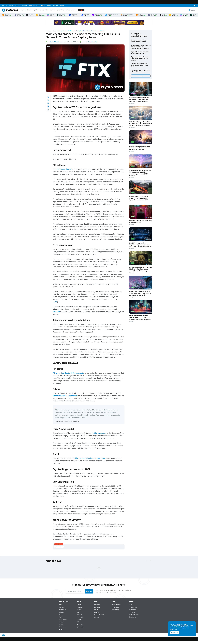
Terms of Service (116, 604)
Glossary (62, 5)
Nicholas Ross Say (92, 41)
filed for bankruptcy (99, 433)
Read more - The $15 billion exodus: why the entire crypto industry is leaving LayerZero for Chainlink (140, 282)
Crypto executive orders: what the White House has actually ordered (140, 58)
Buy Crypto (5, 5)
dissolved (56, 312)
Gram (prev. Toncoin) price (111, 15)
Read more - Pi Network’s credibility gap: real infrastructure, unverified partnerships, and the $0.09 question (140, 161)
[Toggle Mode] (195, 5)
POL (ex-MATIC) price (97, 15)
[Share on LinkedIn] (48, 103)
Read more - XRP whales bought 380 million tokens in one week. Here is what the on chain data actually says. (140, 113)
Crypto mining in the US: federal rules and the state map (140, 71)
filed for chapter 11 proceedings (65, 396)
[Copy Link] (48, 109)
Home (49, 30)
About (30, 5)
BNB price (40, 15)
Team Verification (99, 614)
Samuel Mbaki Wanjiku (56, 41)
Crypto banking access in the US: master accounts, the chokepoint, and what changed (141, 46)
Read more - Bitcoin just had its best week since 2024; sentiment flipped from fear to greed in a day (140, 89)
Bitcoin (79, 604)
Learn (73, 10)
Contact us (24, 5)
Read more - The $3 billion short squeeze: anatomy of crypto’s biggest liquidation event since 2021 (140, 187)
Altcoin (79, 619)
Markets (52, 10)
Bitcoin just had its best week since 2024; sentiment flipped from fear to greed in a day (139, 99)
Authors (96, 617)
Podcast (61, 624)
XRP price (30, 15)
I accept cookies (174, 632)
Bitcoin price (7, 15)
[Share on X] (48, 100)
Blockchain (80, 617)
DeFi (78, 622)
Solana (79, 609)
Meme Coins (17, 5)
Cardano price (73, 15)
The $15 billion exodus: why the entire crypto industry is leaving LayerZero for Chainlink (140, 293)
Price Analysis (58, 546)
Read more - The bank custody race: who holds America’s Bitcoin (140, 212)
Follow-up (49, 5)
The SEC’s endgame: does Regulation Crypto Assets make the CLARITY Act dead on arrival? (140, 245)
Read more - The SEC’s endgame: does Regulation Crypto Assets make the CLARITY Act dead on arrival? (140, 234)
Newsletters (36, 5)
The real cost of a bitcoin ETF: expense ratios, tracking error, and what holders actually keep (140, 317)
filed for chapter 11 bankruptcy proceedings (89, 458)
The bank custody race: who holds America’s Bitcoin (140, 221)
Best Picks (55, 5)
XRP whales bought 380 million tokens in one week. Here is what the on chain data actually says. (140, 123)
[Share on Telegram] (48, 106)
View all (141, 76)
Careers (96, 612)
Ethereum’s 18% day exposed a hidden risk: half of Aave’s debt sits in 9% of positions (139, 148)
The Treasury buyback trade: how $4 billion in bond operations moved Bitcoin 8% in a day (140, 269)
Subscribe (89, 591)
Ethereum (80, 607)
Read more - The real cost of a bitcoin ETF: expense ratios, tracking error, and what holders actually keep (140, 307)
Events (11, 5)
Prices (67, 10)
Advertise (43, 5)
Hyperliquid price (61, 15)
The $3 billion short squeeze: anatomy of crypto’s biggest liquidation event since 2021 (138, 198)
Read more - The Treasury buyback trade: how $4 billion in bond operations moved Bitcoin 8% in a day (140, 258)
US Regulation (44, 10)
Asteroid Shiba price (127, 15)
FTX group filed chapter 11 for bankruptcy (68, 373)
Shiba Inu (79, 614)
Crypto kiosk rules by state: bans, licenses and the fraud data (139, 65)
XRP (78, 612)
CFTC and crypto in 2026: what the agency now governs (140, 40)
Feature (29, 10)
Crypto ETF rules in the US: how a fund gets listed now (140, 52)
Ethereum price (19, 15)
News (22, 10)
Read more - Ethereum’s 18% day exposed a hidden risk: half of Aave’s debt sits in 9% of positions (140, 137)
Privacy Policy (116, 607)
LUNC (55, 302)
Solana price (50, 15)
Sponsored (80, 627)
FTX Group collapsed (63, 169)
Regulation (80, 624)
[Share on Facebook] (48, 97)
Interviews (62, 627)
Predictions (60, 10)
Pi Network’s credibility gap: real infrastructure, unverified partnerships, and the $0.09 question (140, 173)
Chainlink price (85, 15)
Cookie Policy (115, 609)
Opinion (36, 10)
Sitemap (61, 629)
